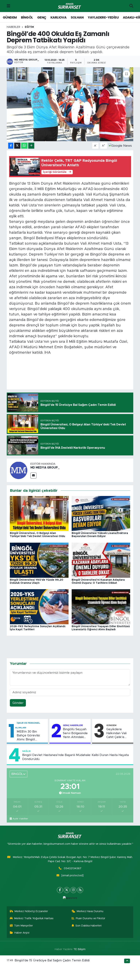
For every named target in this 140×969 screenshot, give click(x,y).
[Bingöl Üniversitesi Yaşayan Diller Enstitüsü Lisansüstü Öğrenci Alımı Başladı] (101, 606)
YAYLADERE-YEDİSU (103, 17)
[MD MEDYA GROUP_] (18, 470)
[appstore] (70, 898)
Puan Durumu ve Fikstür (90, 918)
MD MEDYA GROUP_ (45, 467)
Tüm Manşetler (23, 925)
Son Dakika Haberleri (88, 925)
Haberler (13, 27)
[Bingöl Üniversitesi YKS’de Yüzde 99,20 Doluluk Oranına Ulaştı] (39, 559)
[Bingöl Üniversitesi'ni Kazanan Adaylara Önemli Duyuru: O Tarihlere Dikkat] (101, 559)
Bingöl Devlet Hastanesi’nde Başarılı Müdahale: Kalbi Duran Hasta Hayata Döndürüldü (75, 756)
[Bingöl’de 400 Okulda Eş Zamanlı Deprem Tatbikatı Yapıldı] (70, 104)
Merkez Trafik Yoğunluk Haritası (33, 918)
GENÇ (41, 17)
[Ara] (131, 6)
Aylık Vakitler (20, 818)
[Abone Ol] (120, 145)
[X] (67, 890)
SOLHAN (77, 17)
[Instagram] (73, 890)
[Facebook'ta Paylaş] (10, 146)
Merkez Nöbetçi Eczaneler (31, 911)
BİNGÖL (27, 17)
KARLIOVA (58, 17)
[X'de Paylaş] (17, 146)
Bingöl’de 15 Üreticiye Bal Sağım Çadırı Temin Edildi (52, 960)
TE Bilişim (79, 949)
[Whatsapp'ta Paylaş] (24, 146)
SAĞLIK (26, 751)
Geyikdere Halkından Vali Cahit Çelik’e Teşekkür (116, 733)
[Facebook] (60, 890)
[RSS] (80, 890)
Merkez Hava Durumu (90, 911)
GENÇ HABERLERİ (73, 725)
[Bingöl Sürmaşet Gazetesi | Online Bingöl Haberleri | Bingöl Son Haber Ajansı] (70, 6)
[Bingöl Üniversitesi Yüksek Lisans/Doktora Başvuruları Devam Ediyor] (101, 513)
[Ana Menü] (8, 5)
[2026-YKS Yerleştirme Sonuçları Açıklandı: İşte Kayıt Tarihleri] (39, 606)
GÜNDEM (10, 17)
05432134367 (72, 868)
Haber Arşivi (21, 932)
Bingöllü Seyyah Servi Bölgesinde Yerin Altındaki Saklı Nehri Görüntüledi (75, 733)
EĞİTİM (29, 27)
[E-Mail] (33, 476)
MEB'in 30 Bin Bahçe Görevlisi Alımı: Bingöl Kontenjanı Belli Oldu (28, 735)
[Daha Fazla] (31, 146)
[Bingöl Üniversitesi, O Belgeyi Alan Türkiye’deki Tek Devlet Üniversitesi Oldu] (39, 513)
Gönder (18, 702)
